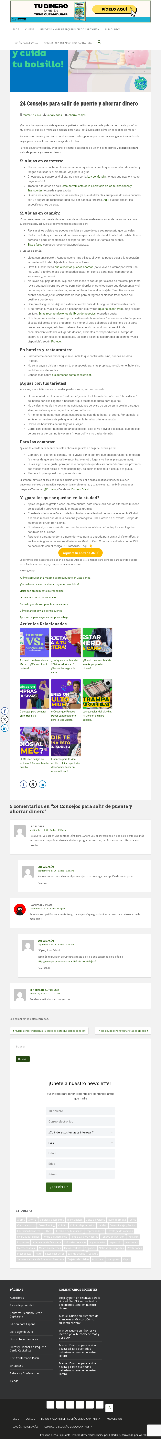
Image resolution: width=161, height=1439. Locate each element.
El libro (47, 1231)
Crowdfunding (47, 1225)
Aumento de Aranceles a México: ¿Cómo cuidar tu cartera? (34, 664)
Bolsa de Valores (95, 1219)
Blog (16, 29)
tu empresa (113, 1259)
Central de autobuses (44, 990)
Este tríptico (35, 244)
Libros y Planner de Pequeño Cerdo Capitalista (69, 29)
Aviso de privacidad (22, 1305)
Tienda (14, 1381)
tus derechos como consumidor (71, 375)
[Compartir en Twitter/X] (33, 784)
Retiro (38, 1253)
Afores (21, 1219)
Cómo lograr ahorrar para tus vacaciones (44, 604)
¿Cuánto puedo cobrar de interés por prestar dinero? (97, 664)
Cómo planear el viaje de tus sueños (41, 610)
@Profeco (50, 489)
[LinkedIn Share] (42, 784)
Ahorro (73, 115)
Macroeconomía (26, 1248)
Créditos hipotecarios (82, 1225)
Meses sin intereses (50, 1248)
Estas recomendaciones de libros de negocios (67, 313)
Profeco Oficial (80, 489)
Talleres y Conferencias (24, 1373)
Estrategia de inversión (120, 1231)
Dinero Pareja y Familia (122, 1225)
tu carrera (97, 1259)
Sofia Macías (54, 115)
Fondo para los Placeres (84, 1236)
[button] (100, 43)
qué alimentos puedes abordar (74, 267)
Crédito (62, 1225)
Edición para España (25, 43)
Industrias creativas (75, 1242)
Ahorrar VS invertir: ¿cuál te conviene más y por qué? (79, 1334)
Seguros (93, 1253)
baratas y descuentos (52, 1219)
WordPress (145, 1435)
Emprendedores (95, 1231)
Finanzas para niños (28, 1236)
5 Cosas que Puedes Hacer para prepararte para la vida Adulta (63, 715)
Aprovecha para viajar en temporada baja (44, 617)
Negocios (90, 1248)
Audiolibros (112, 29)
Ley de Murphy (96, 176)
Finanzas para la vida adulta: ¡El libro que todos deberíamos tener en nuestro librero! (65, 765)
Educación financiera (28, 1231)
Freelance (133, 1236)
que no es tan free (110, 309)
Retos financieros (54, 1253)
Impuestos (23, 1242)
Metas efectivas (72, 1248)
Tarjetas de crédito (78, 1259)
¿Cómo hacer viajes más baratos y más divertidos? (49, 584)
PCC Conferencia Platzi (24, 1358)
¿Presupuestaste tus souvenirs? (39, 597)
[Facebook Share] (23, 784)
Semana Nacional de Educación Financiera (40, 1259)
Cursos (29, 29)
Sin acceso (16, 1365)
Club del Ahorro (26, 1225)
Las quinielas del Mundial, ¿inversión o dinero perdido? (97, 715)
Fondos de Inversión (113, 1236)
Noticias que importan (111, 1248)
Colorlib (113, 1435)
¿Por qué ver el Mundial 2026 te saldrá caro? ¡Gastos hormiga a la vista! (64, 666)
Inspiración (115, 1242)
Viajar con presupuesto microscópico (42, 591)
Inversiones (131, 1242)
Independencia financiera (47, 1242)
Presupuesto (24, 1253)
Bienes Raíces (74, 1219)
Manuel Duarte (68, 1316)
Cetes (133, 1219)
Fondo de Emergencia (55, 1236)
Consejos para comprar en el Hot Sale (33, 713)
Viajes (82, 115)
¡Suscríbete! (59, 1187)
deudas (102, 1225)
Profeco (56, 341)
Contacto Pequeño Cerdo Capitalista (68, 43)
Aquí (106, 200)
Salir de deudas (76, 1253)
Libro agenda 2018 (22, 1332)
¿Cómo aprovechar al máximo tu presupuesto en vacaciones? (56, 577)
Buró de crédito (117, 1219)
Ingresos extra (97, 1242)
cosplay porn (67, 1298)
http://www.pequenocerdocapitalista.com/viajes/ (67, 961)
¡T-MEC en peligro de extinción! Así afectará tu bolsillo (34, 763)
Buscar (21, 1046)
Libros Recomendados (24, 1339)
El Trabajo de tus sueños (68, 1231)
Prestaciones (134, 1248)
